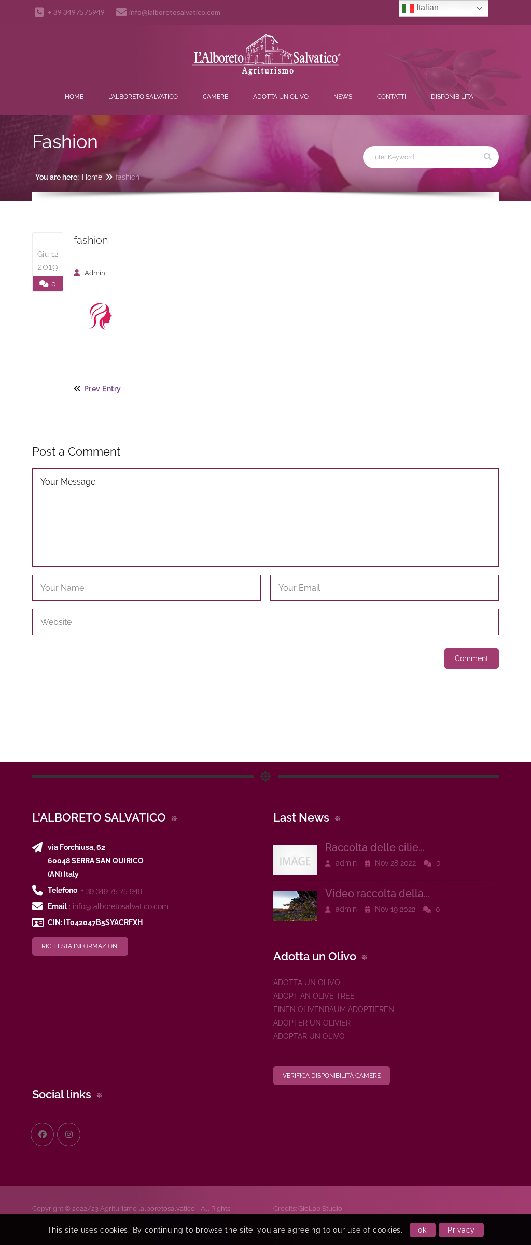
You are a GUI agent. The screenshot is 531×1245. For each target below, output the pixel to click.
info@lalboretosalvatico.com (121, 906)
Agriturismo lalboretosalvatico (147, 1208)
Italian (426, 7)
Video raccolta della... (377, 893)
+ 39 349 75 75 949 (111, 890)
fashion (91, 240)
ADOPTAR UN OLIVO (309, 1036)
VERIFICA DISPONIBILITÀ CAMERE (332, 1075)
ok (422, 1230)
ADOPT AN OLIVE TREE (314, 996)
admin (95, 273)
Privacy (461, 1230)
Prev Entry (102, 389)
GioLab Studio (320, 1208)
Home (92, 177)
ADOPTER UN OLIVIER (312, 1023)
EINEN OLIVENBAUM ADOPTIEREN (333, 1009)
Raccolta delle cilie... (375, 847)
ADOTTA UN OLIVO (306, 982)
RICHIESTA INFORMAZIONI (80, 946)
